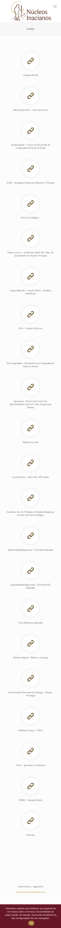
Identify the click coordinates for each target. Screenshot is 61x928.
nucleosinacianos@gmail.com (30, 892)
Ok (31, 923)
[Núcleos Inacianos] (30, 11)
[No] (57, 916)
